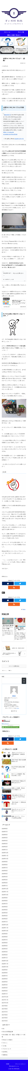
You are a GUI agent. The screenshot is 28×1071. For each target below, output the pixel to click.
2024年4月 (5, 913)
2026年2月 (5, 846)
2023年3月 (5, 952)
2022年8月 (5, 973)
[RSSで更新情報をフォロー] (14, 587)
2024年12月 (5, 888)
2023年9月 (5, 934)
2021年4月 (5, 1021)
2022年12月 (5, 961)
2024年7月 (5, 903)
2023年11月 (5, 928)
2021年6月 (5, 1015)
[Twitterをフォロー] (20, 583)
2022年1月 (5, 994)
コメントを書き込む (14, 666)
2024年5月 (5, 910)
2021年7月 (5, 1012)
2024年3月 (5, 915)
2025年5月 (5, 873)
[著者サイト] (8, 583)
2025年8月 (5, 864)
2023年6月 (5, 942)
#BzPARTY (7, 115)
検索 (3, 676)
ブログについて (7, 1049)
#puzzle (12, 132)
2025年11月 (5, 855)
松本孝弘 (5, 1052)
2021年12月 (5, 997)
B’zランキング (5, 723)
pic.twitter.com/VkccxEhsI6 (10, 134)
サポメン (5, 1043)
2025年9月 (5, 861)
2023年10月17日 (19, 139)
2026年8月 (5, 828)
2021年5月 (5, 1018)
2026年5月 (5, 837)
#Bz (4, 132)
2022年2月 (5, 991)
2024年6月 (5, 906)
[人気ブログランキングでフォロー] (10, 728)
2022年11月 (5, 964)
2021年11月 (5, 1000)
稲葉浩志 (5, 1055)
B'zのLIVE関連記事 (8, 1031)
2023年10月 (5, 930)
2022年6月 (5, 979)
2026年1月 (5, 849)
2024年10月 (5, 894)
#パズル (7, 132)
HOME (7, 1064)
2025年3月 (5, 879)
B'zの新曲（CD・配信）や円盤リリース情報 (13, 1036)
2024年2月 (5, 918)
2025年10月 (5, 858)
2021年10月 (5, 1003)
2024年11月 (5, 891)
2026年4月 (5, 840)
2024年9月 (5, 898)
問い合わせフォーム (14, 1066)
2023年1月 (5, 957)
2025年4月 (5, 876)
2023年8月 (5, 937)
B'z (3, 592)
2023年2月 (5, 955)
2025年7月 (5, 867)
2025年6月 (5, 870)
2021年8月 (5, 1009)
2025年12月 (5, 852)
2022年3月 (5, 988)
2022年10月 (5, 967)
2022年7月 (5, 976)
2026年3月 (5, 843)
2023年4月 (5, 949)
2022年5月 (5, 982)
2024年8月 (5, 900)
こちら (17, 708)
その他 (4, 1046)
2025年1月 (5, 885)
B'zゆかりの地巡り (8, 1040)
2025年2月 (5, 882)
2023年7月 (5, 940)
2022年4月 (5, 985)
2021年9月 (5, 1006)
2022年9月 (5, 970)
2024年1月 (5, 922)
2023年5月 (5, 946)
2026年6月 (5, 834)
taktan (14, 696)
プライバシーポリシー (20, 1064)
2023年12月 (5, 925)
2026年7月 (5, 831)
